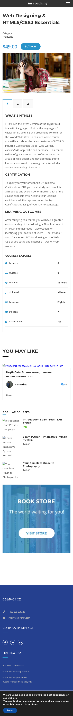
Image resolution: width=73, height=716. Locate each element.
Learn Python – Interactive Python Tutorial (45, 438)
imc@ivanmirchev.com (19, 617)
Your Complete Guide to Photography (38, 464)
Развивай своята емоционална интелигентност (29, 374)
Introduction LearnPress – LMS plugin (43, 421)
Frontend (8, 36)
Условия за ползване (13, 665)
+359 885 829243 (16, 611)
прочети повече (36, 366)
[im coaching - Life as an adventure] (38, 4)
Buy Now (30, 46)
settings (32, 704)
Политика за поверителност (17, 671)
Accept (10, 710)
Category (7, 33)
